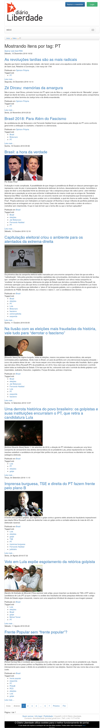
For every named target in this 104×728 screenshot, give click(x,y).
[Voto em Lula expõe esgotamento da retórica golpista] (24, 578)
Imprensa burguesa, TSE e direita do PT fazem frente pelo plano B (50, 485)
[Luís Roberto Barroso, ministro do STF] (24, 503)
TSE (11, 539)
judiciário (13, 549)
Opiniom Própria (22, 70)
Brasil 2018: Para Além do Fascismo (35, 118)
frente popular (15, 678)
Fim (64, 706)
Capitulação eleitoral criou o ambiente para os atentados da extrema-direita (44, 239)
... (40, 706)
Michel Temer (15, 617)
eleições (13, 217)
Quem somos (27, 716)
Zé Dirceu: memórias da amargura (34, 87)
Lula (11, 306)
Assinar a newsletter (75, 4)
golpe (12, 471)
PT (11, 75)
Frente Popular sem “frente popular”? (36, 632)
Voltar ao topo (96, 723)
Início (9, 30)
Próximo (56, 706)
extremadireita (15, 313)
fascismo (13, 311)
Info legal (38, 716)
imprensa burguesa (17, 544)
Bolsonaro (14, 137)
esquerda (13, 316)
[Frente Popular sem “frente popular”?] (24, 647)
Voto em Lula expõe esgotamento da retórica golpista (50, 561)
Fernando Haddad (17, 222)
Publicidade (48, 716)
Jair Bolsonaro (15, 219)
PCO (11, 688)
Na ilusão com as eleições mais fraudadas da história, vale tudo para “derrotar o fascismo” (50, 330)
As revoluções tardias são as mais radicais (41, 59)
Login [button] (92, 4)
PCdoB (12, 686)
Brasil (12, 134)
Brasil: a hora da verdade (26, 151)
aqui (84, 725)
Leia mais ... (9, 79)
